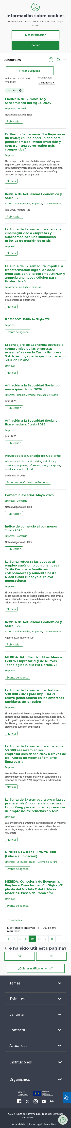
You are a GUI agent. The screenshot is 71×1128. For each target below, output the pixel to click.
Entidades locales (26, 861)
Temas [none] (14, 982)
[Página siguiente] (58, 939)
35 (53, 939)
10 (33, 939)
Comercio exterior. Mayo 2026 (29, 495)
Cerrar (36, 45)
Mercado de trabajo (47, 394)
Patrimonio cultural (22, 469)
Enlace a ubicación (21, 856)
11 (40, 939)
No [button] (51, 956)
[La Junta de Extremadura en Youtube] (44, 1101)
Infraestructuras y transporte (44, 465)
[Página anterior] (8, 939)
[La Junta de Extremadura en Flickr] (52, 1101)
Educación (10, 461)
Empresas (10, 108)
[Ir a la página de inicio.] (11, 59)
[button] (51, 60)
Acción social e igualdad (17, 203)
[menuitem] (19, 1124)
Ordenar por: (45, 77)
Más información (35, 35)
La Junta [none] (16, 1014)
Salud (8, 469)
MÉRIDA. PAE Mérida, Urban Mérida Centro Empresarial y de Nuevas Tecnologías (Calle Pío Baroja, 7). (33, 661)
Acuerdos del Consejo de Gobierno (33, 455)
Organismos (19, 1079)
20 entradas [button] (17, 920)
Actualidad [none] (18, 1045)
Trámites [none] (17, 998)
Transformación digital (17, 287)
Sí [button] (19, 956)
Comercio (22, 108)
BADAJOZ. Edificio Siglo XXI (27, 319)
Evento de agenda (18, 332)
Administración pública (29, 461)
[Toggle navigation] (25, 59)
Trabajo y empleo (53, 203)
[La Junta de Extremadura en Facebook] (19, 1101)
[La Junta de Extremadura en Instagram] (36, 1101)
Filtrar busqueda (29, 71)
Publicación (14, 121)
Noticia (11, 181)
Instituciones (20, 1061)
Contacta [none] (17, 1029)
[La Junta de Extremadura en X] (27, 1101)
